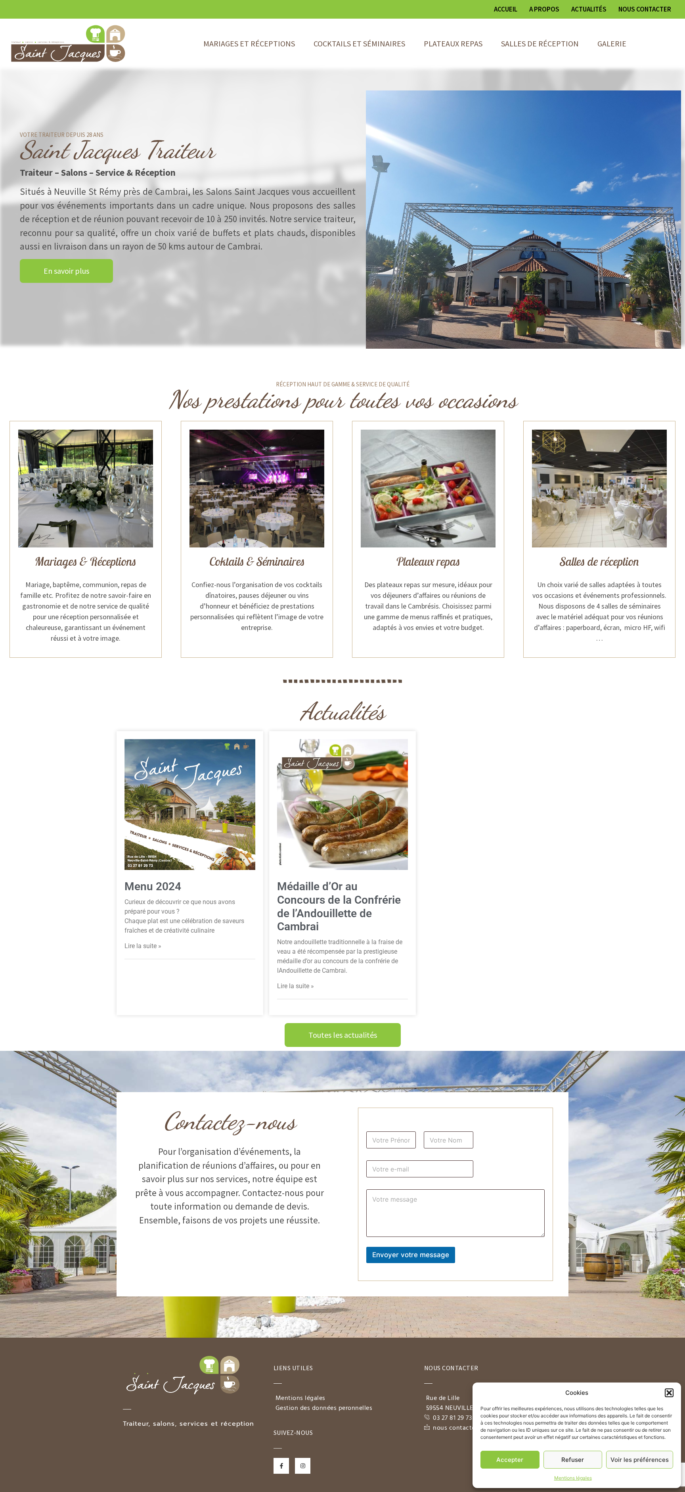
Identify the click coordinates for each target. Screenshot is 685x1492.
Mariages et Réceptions (249, 43)
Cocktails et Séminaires (359, 43)
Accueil (505, 9)
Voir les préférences (639, 1459)
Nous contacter (644, 9)
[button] (669, 1393)
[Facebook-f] (281, 1465)
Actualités (589, 9)
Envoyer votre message (410, 1255)
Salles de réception (540, 43)
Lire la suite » (142, 946)
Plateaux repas (453, 43)
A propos (544, 9)
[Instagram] (302, 1465)
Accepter (509, 1459)
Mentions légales (573, 1478)
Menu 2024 (152, 886)
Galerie (611, 43)
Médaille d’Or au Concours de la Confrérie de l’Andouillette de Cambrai (339, 906)
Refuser (572, 1459)
